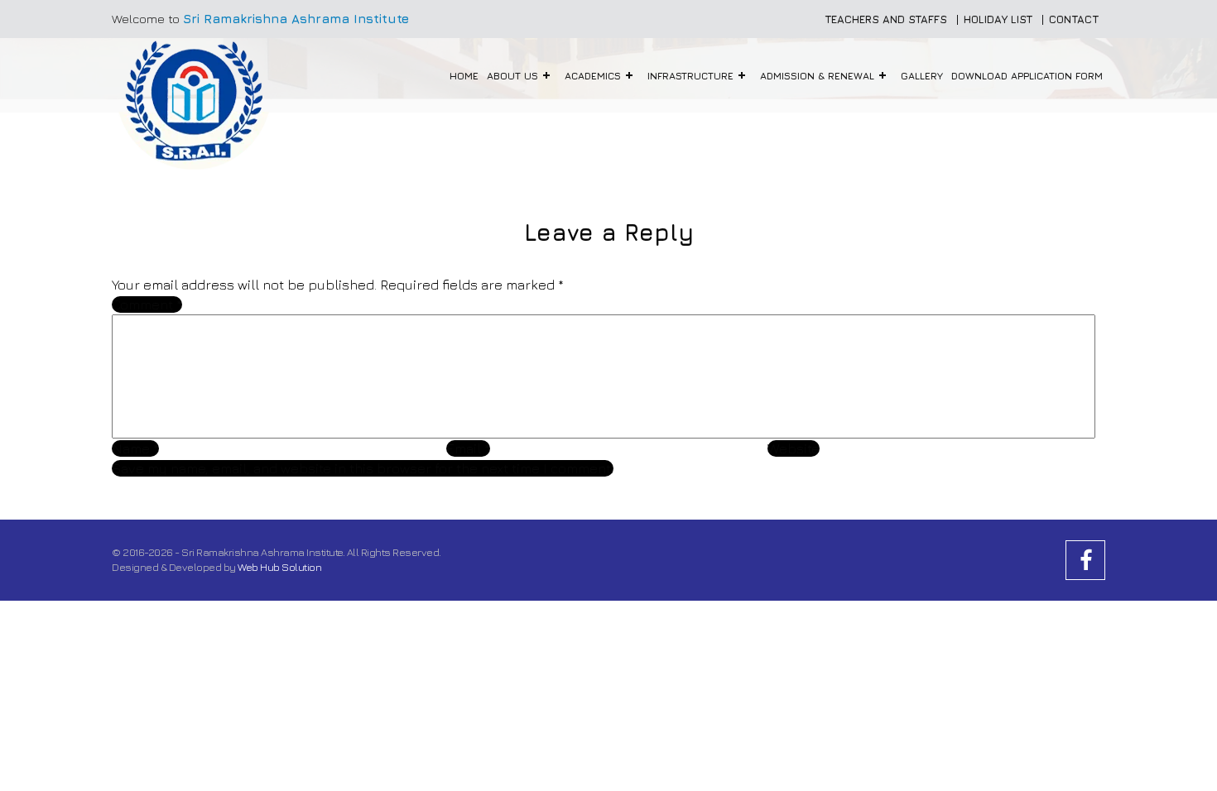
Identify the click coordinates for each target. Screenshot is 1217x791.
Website (793, 448)
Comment (147, 304)
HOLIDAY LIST (998, 19)
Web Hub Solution (279, 566)
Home (464, 76)
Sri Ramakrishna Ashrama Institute (296, 19)
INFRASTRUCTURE (690, 76)
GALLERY (922, 76)
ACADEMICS (593, 76)
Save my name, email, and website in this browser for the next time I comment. (362, 468)
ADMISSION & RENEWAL (817, 76)
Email (468, 448)
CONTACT (1074, 19)
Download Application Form (1027, 76)
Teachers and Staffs (886, 19)
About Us (512, 76)
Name (135, 448)
